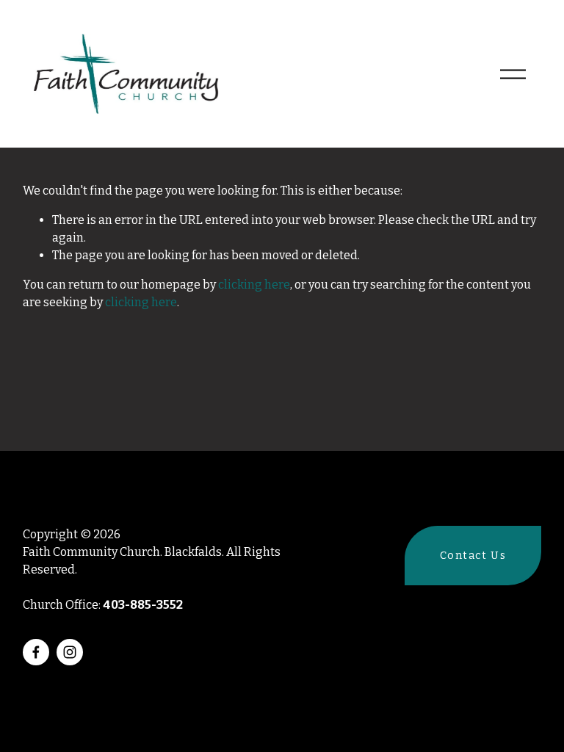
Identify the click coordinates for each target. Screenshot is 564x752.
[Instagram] (70, 652)
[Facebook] (36, 652)
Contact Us (473, 555)
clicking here (254, 285)
